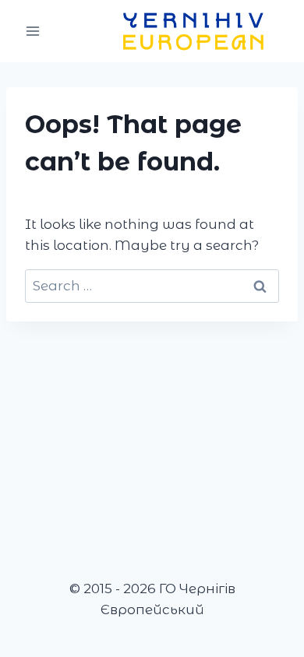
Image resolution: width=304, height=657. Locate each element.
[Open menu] (33, 31)
